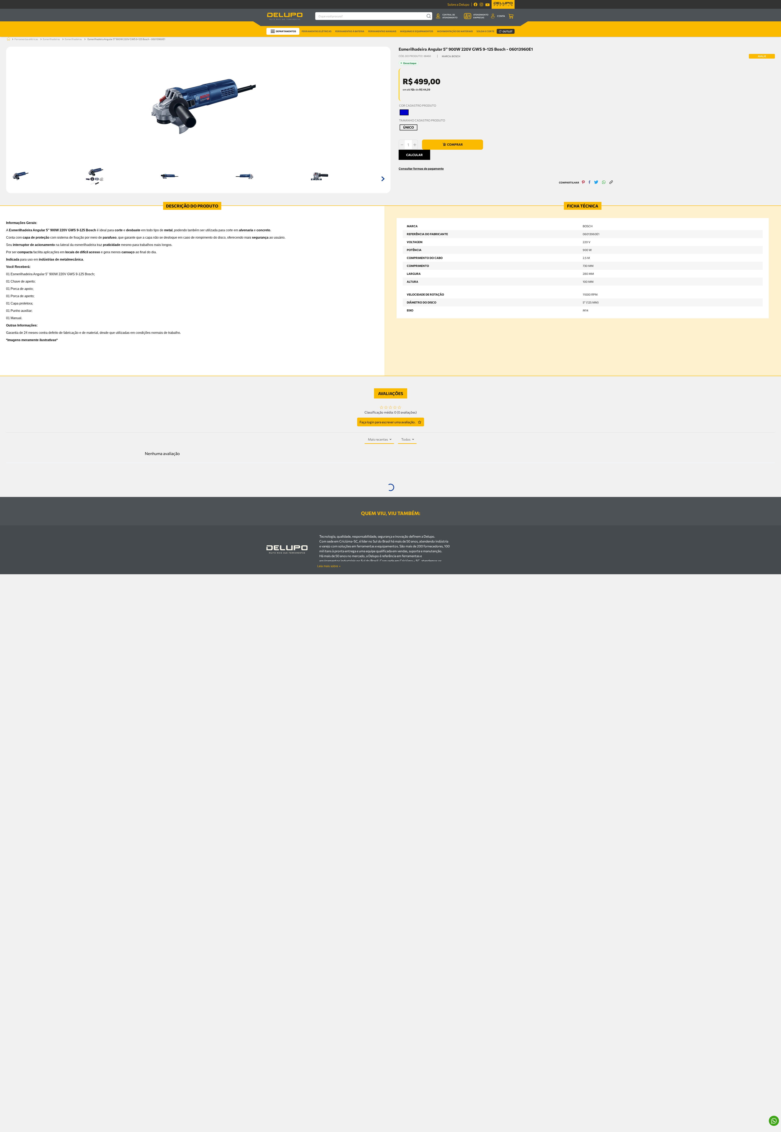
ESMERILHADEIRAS (51, 39)
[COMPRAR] (452, 145)
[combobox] (373, 16)
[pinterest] (583, 195)
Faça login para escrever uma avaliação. (388, 426)
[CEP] (423, 158)
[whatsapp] (604, 195)
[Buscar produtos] (428, 16)
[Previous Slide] (7, 559)
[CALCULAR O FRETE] (464, 161)
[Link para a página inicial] (7, 39)
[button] (404, 112)
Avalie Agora (100, 600)
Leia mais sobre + (329, 656)
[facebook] (589, 195)
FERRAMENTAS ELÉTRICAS (26, 39)
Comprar (89, 593)
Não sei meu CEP (407, 169)
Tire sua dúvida (79, 600)
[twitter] (596, 195)
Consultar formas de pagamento (421, 181)
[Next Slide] (773, 559)
